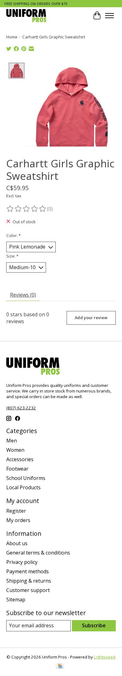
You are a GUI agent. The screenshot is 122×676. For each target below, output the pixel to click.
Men (11, 440)
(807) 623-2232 (21, 408)
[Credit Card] (60, 667)
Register (16, 510)
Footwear (17, 468)
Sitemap (15, 599)
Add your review (91, 317)
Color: (13, 235)
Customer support (28, 590)
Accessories (19, 459)
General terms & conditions (38, 552)
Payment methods (27, 571)
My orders (18, 520)
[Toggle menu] (109, 15)
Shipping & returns (28, 580)
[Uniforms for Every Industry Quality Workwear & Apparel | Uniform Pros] (26, 15)
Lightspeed (104, 657)
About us (17, 543)
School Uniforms (25, 478)
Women (15, 450)
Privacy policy (22, 562)
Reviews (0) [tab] (23, 294)
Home (12, 37)
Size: (12, 256)
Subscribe (94, 625)
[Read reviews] (26, 209)
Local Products (23, 487)
